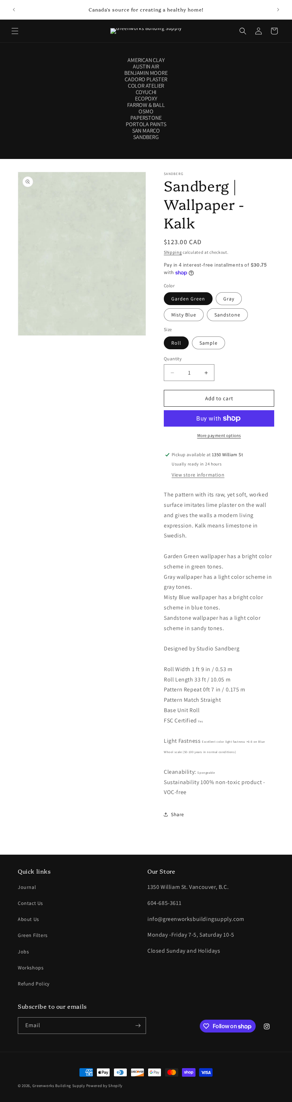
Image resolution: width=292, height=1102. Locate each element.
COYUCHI (146, 92)
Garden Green (188, 298)
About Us (28, 919)
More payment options (219, 435)
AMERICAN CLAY (145, 60)
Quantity (173, 359)
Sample (208, 343)
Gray (228, 298)
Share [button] (177, 814)
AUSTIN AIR (146, 66)
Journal (27, 887)
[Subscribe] (138, 1025)
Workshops (30, 967)
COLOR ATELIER (146, 86)
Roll (176, 343)
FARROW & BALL (146, 105)
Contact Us (30, 903)
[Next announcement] (278, 9)
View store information (198, 475)
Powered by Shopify (104, 1085)
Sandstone (227, 314)
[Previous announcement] (14, 9)
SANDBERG (145, 137)
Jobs (23, 951)
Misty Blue (183, 314)
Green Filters (33, 935)
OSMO (146, 111)
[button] (15, 31)
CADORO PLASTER (146, 79)
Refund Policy (33, 983)
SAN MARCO (146, 131)
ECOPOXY (146, 99)
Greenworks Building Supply (58, 1085)
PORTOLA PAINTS (146, 124)
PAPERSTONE (145, 118)
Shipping (173, 252)
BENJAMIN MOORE (145, 73)
